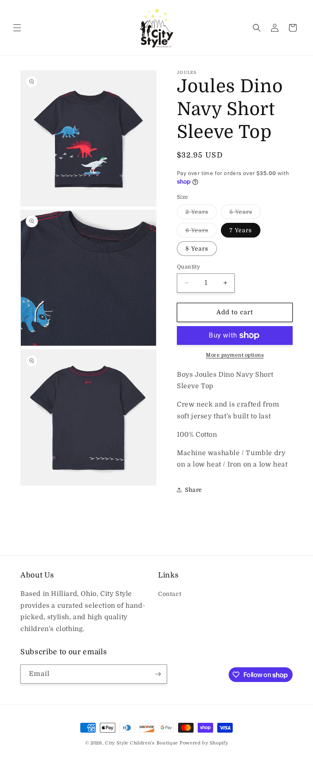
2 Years (201, 213)
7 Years (240, 230)
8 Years (196, 248)
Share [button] (193, 490)
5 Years (245, 213)
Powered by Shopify (204, 743)
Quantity (188, 267)
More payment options (235, 355)
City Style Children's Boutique (141, 743)
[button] (17, 28)
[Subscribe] (158, 674)
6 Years (201, 232)
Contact (169, 594)
